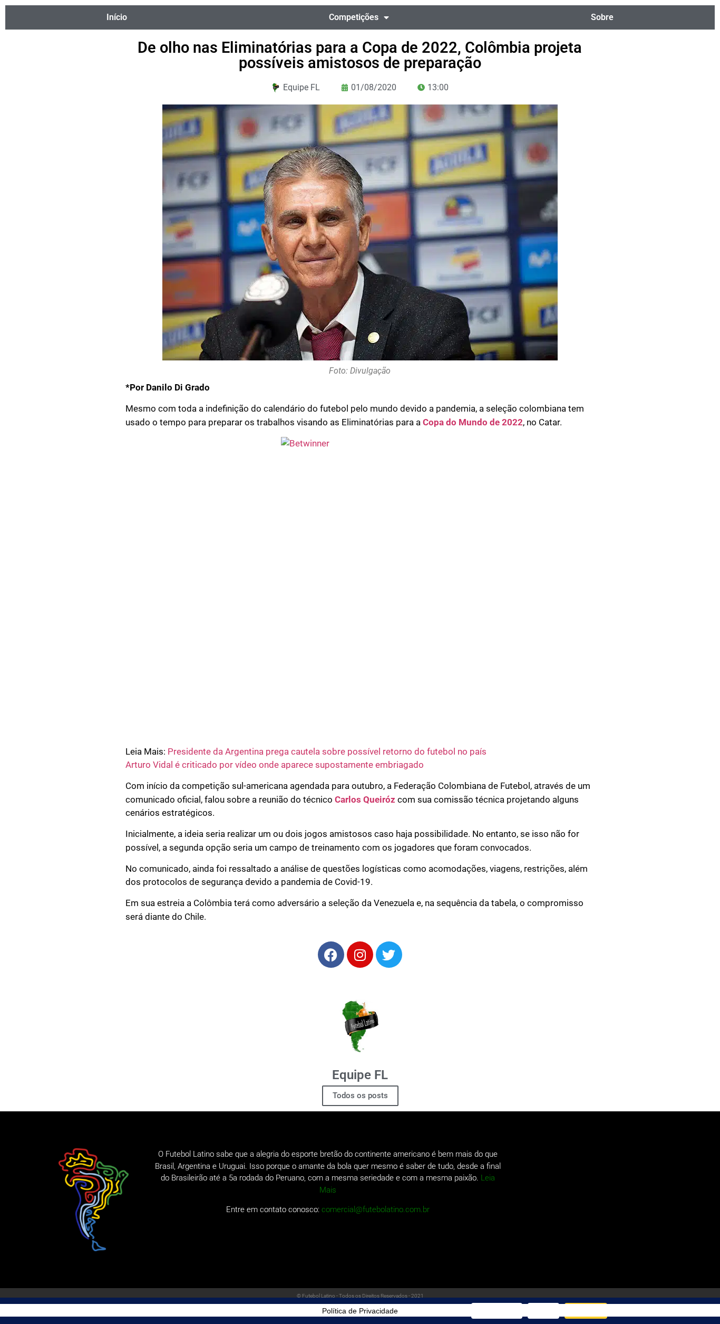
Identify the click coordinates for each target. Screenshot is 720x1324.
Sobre (602, 17)
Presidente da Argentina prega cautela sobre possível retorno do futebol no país (327, 751)
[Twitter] (389, 954)
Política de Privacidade (360, 1311)
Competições (353, 17)
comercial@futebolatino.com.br (376, 1209)
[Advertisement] (360, 650)
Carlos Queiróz (365, 799)
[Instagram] (360, 954)
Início (116, 17)
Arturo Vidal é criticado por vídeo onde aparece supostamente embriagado (274, 764)
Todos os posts (360, 1095)
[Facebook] (331, 954)
